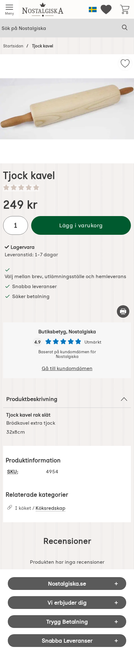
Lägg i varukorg (81, 225)
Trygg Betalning (67, 621)
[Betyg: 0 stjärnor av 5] (67, 188)
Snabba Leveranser (67, 640)
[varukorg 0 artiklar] (124, 9)
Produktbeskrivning (31, 399)
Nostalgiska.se (67, 583)
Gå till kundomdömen (67, 368)
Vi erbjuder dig (67, 602)
